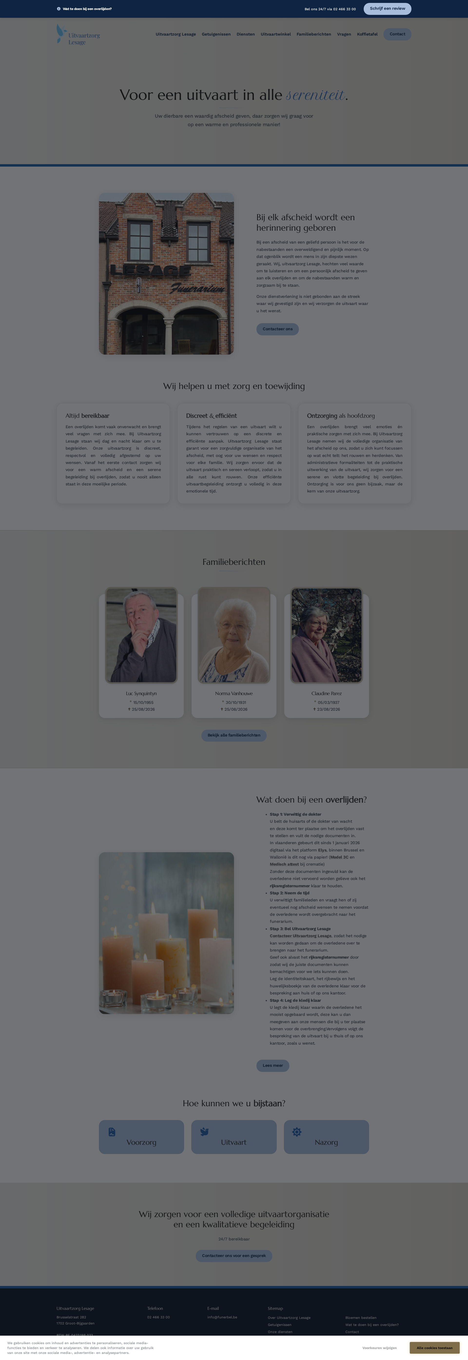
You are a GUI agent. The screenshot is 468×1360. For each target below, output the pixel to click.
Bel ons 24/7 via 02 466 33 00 (330, 9)
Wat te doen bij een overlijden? (87, 9)
